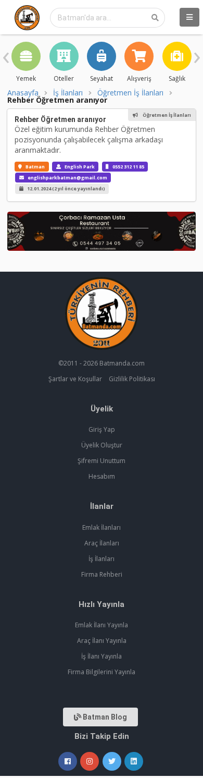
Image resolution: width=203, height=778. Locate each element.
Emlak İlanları (101, 527)
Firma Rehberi (101, 574)
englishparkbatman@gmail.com (67, 177)
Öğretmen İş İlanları (130, 92)
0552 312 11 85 (128, 166)
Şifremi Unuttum (101, 460)
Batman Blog (104, 717)
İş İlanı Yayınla (101, 656)
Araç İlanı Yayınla (101, 640)
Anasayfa (23, 92)
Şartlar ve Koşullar (75, 378)
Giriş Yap (101, 429)
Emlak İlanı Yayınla (101, 625)
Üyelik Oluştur (101, 445)
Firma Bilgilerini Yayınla (101, 671)
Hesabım (101, 476)
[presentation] (6, 55)
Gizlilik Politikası (132, 378)
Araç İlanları (101, 543)
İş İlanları (68, 92)
